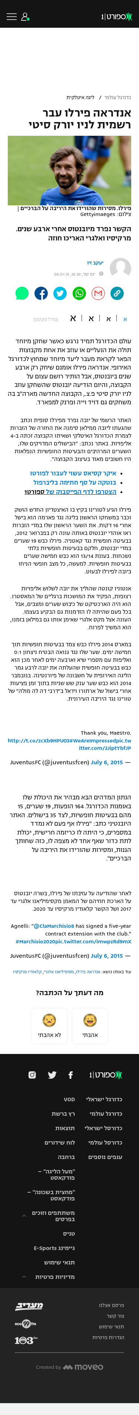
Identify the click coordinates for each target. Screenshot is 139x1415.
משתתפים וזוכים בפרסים (53, 1216)
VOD (69, 1099)
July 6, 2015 (107, 762)
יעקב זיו (95, 263)
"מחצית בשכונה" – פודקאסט (51, 1195)
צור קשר (115, 1316)
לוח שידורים (59, 1142)
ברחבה (66, 1157)
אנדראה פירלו (88, 972)
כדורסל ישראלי (103, 1128)
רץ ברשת (63, 1114)
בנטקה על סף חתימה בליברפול (74, 482)
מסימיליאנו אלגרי (59, 972)
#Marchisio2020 (35, 941)
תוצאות (65, 1128)
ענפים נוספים (105, 1157)
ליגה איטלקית (80, 97)
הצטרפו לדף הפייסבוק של (81, 492)
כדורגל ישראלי (104, 1099)
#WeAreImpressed (92, 741)
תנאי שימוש (59, 1262)
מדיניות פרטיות (55, 1277)
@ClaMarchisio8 (54, 926)
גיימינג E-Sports (54, 1248)
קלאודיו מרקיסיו (27, 972)
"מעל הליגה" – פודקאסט (56, 1174)
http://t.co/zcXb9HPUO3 (38, 741)
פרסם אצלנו (111, 1305)
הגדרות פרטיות (108, 1337)
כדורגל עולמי (118, 97)
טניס (69, 1233)
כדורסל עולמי (105, 1142)
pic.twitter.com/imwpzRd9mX (93, 941)
